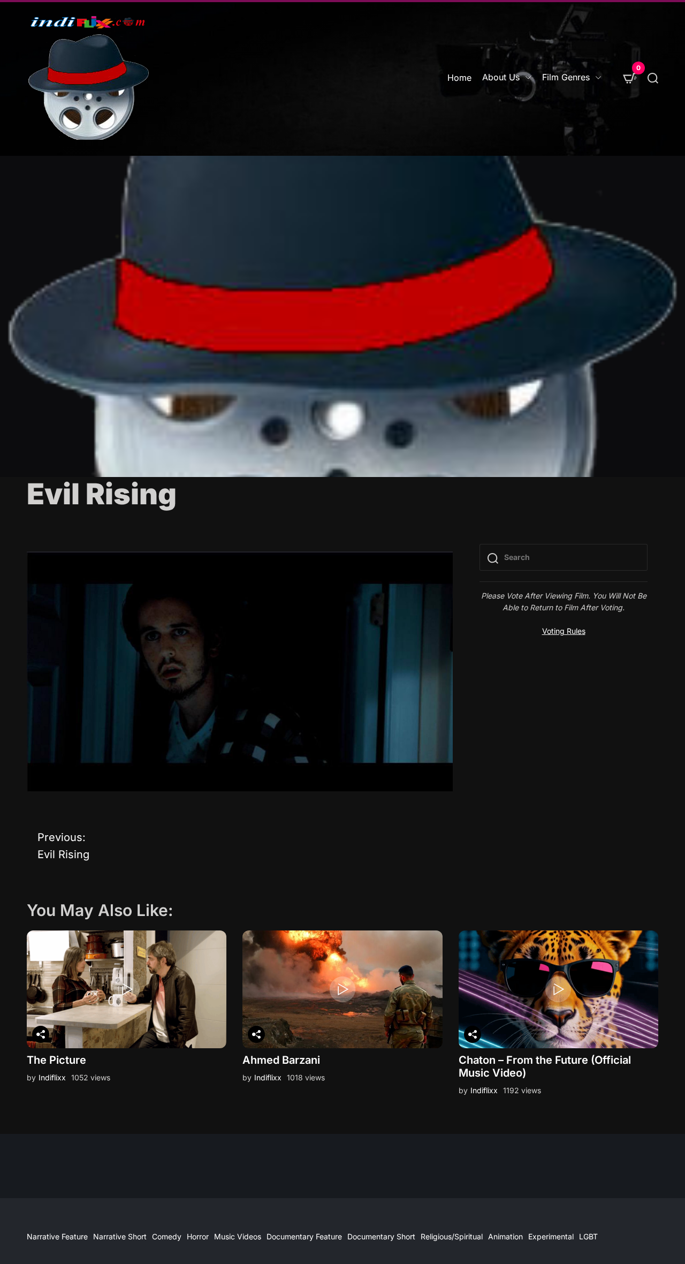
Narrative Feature (57, 1236)
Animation (505, 1236)
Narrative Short (120, 1236)
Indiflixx (52, 1077)
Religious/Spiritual (452, 1236)
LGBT (588, 1236)
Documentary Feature (304, 1236)
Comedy (166, 1236)
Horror (198, 1236)
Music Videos (237, 1236)
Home (459, 77)
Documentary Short (381, 1236)
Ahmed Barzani (281, 1060)
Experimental (551, 1236)
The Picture (56, 1060)
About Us (501, 77)
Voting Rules (563, 630)
